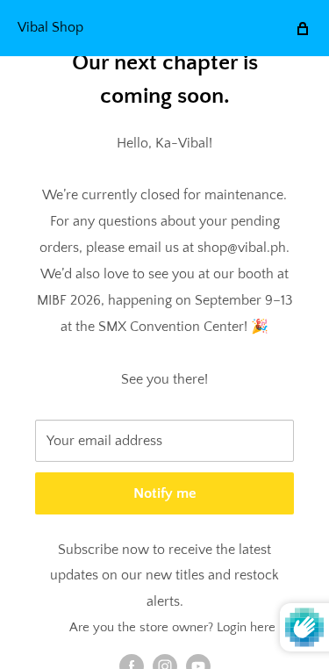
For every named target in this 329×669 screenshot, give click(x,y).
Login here (246, 627)
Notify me (165, 493)
